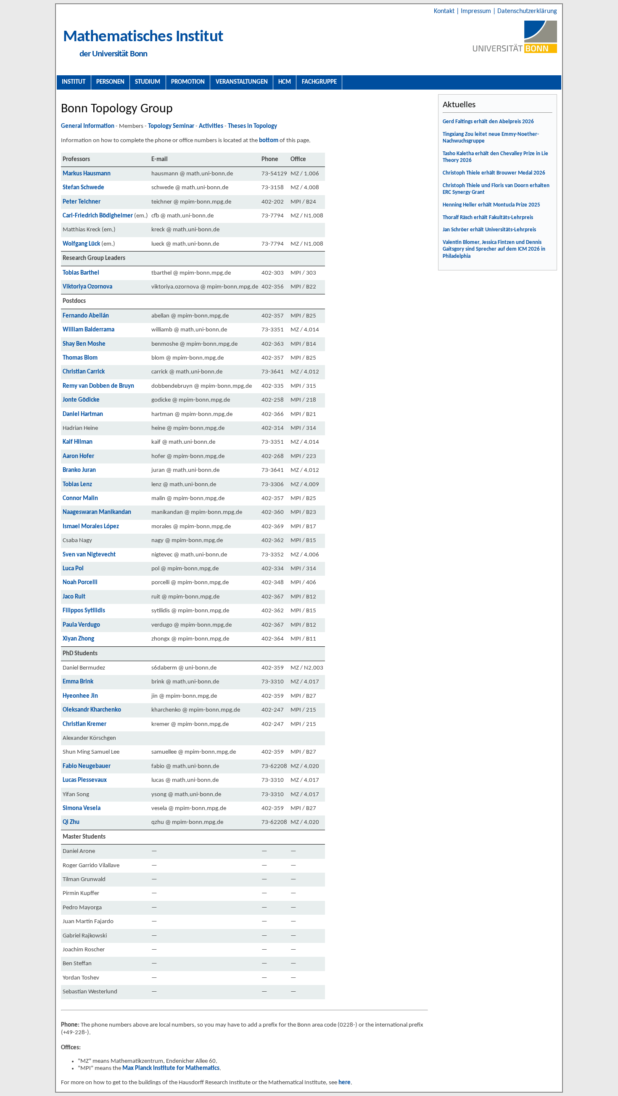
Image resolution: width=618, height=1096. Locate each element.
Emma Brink (78, 682)
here (344, 1083)
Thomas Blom (80, 358)
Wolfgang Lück (81, 244)
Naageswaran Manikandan (97, 512)
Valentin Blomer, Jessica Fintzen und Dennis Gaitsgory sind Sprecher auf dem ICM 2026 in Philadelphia (494, 249)
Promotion (188, 82)
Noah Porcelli (80, 583)
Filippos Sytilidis (84, 611)
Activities (211, 126)
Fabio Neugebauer (87, 766)
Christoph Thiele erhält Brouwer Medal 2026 (494, 173)
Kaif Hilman (77, 442)
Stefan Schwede (83, 188)
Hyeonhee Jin (80, 696)
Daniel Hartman (83, 414)
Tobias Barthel (81, 273)
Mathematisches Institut (143, 37)
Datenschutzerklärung (527, 11)
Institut (73, 82)
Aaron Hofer (78, 456)
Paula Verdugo (81, 625)
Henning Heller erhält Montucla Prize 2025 (491, 205)
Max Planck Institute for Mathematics (170, 1068)
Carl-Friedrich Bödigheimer (98, 216)
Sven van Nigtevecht (89, 555)
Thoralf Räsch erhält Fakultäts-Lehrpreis (488, 217)
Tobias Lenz (77, 485)
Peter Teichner (81, 202)
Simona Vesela (81, 808)
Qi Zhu (71, 822)
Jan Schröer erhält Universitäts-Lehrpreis (489, 230)
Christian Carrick (84, 372)
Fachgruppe (319, 82)
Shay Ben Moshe (84, 344)
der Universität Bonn (113, 54)
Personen (110, 82)
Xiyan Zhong (78, 639)
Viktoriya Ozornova (87, 287)
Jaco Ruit (74, 597)
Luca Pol (73, 569)
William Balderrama (88, 330)
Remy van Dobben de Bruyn (98, 386)
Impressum (477, 11)
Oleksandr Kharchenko (92, 710)
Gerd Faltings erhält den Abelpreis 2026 (488, 121)
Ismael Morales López (91, 527)
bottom (268, 141)
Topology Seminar (171, 126)
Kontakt (445, 11)
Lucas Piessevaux (85, 780)
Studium (147, 82)
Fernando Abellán (86, 316)
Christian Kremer (84, 724)
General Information (87, 126)
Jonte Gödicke (81, 400)
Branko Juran (79, 470)
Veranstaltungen (242, 82)
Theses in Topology (252, 126)
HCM (284, 82)
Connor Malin (80, 498)
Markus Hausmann (87, 174)
